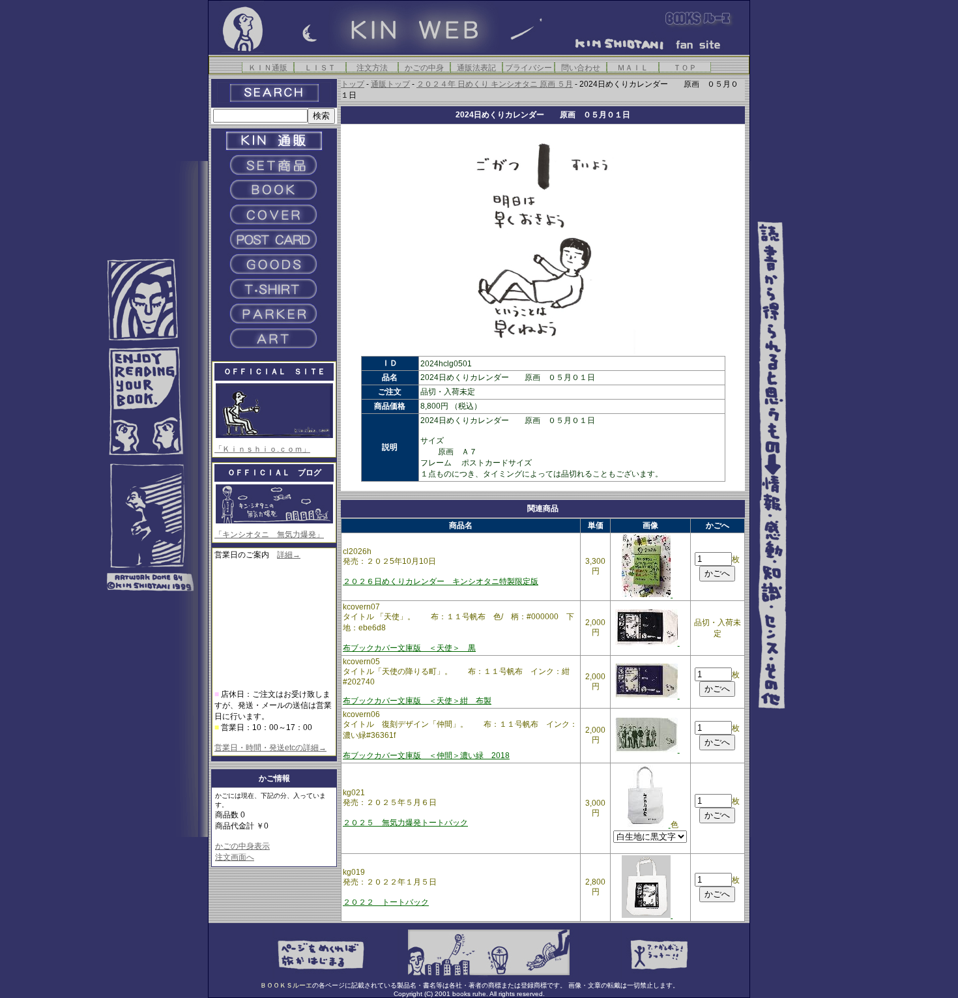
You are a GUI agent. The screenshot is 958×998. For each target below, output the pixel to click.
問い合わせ (580, 67)
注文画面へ (234, 857)
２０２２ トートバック (386, 902)
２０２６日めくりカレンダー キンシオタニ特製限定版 (440, 581)
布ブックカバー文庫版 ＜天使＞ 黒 (409, 648)
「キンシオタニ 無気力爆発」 (269, 534)
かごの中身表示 (242, 846)
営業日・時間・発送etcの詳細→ (270, 747)
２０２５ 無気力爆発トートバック (405, 822)
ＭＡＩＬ (632, 67)
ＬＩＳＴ (320, 67)
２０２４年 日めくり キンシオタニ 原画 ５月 (494, 84)
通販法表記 (476, 67)
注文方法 (372, 67)
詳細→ (288, 554)
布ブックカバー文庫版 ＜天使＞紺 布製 (417, 700)
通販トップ (390, 84)
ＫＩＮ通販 (267, 67)
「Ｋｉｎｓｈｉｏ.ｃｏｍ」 (262, 449)
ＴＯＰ (685, 67)
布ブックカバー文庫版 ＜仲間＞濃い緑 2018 (426, 755)
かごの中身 (424, 67)
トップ (352, 84)
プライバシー (528, 67)
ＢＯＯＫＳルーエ (286, 985)
